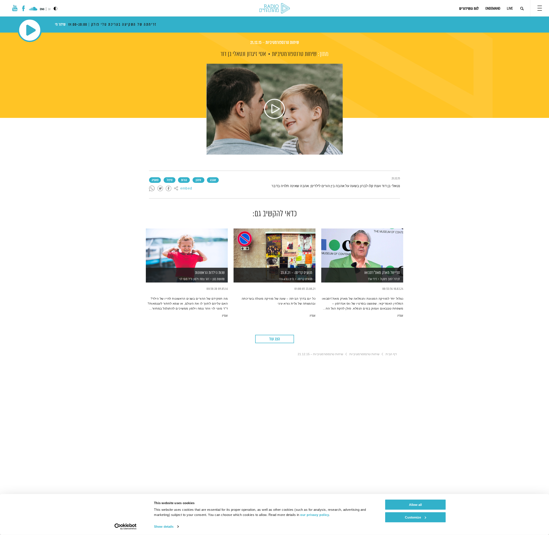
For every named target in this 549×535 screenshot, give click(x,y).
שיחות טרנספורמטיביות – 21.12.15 (274, 42)
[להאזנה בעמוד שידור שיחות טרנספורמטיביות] (274, 109)
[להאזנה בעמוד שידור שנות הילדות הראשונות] (187, 248)
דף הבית (391, 354)
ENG (42, 9)
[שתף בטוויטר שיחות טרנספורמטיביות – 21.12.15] (160, 189)
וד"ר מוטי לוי (186, 279)
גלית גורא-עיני (286, 279)
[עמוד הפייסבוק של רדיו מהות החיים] (23, 8)
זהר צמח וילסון (201, 279)
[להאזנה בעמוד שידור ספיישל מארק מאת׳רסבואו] (362, 248)
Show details (163, 526)
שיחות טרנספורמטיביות (294, 54)
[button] (539, 8)
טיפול (169, 180)
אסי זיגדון (256, 54)
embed (186, 189)
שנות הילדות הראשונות (210, 273)
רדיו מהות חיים (274, 8)
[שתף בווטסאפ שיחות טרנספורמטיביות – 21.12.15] (152, 189)
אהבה (213, 180)
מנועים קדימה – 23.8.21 (296, 273)
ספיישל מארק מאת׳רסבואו (382, 273)
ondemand (492, 8)
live (510, 8)
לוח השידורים (469, 8)
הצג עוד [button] (274, 339)
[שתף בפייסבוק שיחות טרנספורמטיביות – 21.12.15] (168, 189)
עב (49, 9)
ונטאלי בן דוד (232, 54)
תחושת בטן (219, 279)
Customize (413, 517)
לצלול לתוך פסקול (390, 279)
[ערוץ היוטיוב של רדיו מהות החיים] (14, 8)
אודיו (400, 316)
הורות (184, 180)
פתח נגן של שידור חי (30, 30)
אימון (198, 180)
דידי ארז (372, 279)
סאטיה (155, 180)
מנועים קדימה (304, 279)
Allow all (415, 504)
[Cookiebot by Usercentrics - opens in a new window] (125, 526)
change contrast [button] (55, 8)
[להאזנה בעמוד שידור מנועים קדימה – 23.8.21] (274, 248)
